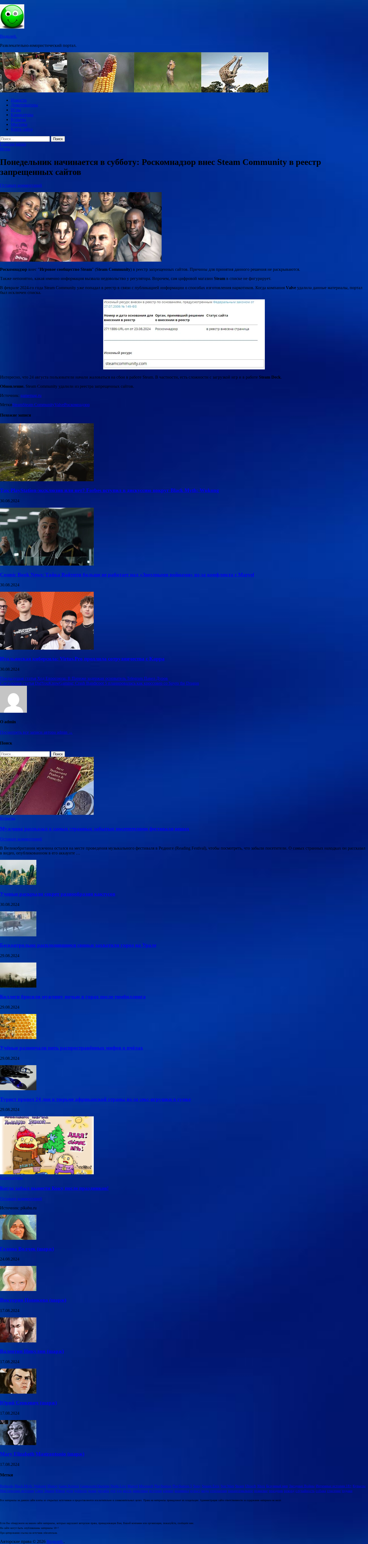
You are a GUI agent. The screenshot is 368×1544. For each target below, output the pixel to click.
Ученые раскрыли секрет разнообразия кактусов (57, 894)
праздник (276, 1491)
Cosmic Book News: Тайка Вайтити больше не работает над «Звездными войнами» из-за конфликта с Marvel (127, 574)
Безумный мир (277, 1486)
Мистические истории (17, 1491)
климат (168, 1491)
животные (140, 1491)
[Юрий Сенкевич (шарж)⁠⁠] (18, 1392)
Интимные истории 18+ (334, 1486)
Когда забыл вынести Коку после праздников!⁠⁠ (54, 1188)
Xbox (261, 1486)
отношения (218, 1491)
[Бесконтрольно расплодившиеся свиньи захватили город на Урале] (18, 935)
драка (92, 1491)
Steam (17, 404)
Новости (19, 100)
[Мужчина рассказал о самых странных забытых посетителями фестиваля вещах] (47, 813)
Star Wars (227, 1486)
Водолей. (8, 36)
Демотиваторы (24, 105)
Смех (39, 1491)
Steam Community (38, 404)
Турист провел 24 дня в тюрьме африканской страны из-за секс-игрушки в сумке (95, 1099)
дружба (103, 1491)
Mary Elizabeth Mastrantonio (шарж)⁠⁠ (42, 1454)
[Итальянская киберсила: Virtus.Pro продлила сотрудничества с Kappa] (47, 648)
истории (155, 1491)
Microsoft (146, 1486)
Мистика (19, 124)
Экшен (49, 1491)
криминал (182, 1491)
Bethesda (6, 1486)
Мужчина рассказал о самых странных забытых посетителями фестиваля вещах (94, 829)
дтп (113, 1491)
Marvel (132, 1486)
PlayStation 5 (182, 1486)
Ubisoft (250, 1486)
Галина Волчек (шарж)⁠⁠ (27, 1249)
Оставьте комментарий (21, 185)
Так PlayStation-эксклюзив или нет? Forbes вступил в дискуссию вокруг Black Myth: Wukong (109, 490)
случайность (305, 1491)
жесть (127, 1491)
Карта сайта (22, 129)
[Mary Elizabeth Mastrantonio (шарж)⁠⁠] (18, 1443)
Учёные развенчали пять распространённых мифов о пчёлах (71, 1048)
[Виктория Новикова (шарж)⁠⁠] (18, 1289)
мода (205, 1491)
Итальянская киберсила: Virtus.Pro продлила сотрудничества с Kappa (82, 659)
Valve (59, 404)
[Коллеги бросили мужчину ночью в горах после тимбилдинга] (18, 986)
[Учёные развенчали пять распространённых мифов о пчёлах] (18, 1037)
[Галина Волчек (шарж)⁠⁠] (18, 1238)
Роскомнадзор (77, 404)
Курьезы (18, 119)
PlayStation (162, 1486)
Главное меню (13, 144)
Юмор (60, 1491)
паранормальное (240, 1491)
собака (321, 1491)
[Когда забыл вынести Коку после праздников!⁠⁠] (47, 1173)
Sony (197, 1486)
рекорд (289, 1491)
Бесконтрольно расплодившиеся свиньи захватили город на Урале (78, 945)
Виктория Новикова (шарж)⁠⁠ (33, 1300)
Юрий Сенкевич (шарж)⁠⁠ (28, 1402)
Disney (52, 1486)
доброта (80, 1491)
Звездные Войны (302, 1486)
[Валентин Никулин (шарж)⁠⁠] (18, 1341)
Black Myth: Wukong (30, 1486)
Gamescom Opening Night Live (103, 1486)
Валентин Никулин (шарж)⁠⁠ (32, 1351)
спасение (334, 1491)
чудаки (347, 1491)
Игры (16, 110)
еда (119, 1491)
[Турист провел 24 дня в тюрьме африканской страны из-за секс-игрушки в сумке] (18, 1088)
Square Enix (211, 1486)
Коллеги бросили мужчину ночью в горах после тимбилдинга (73, 996)
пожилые (261, 1491)
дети (69, 1491)
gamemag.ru (30, 395)
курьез (195, 1491)
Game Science (69, 1486)
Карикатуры (22, 114)
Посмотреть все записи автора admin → (36, 732)
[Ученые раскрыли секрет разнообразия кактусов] (18, 883)
